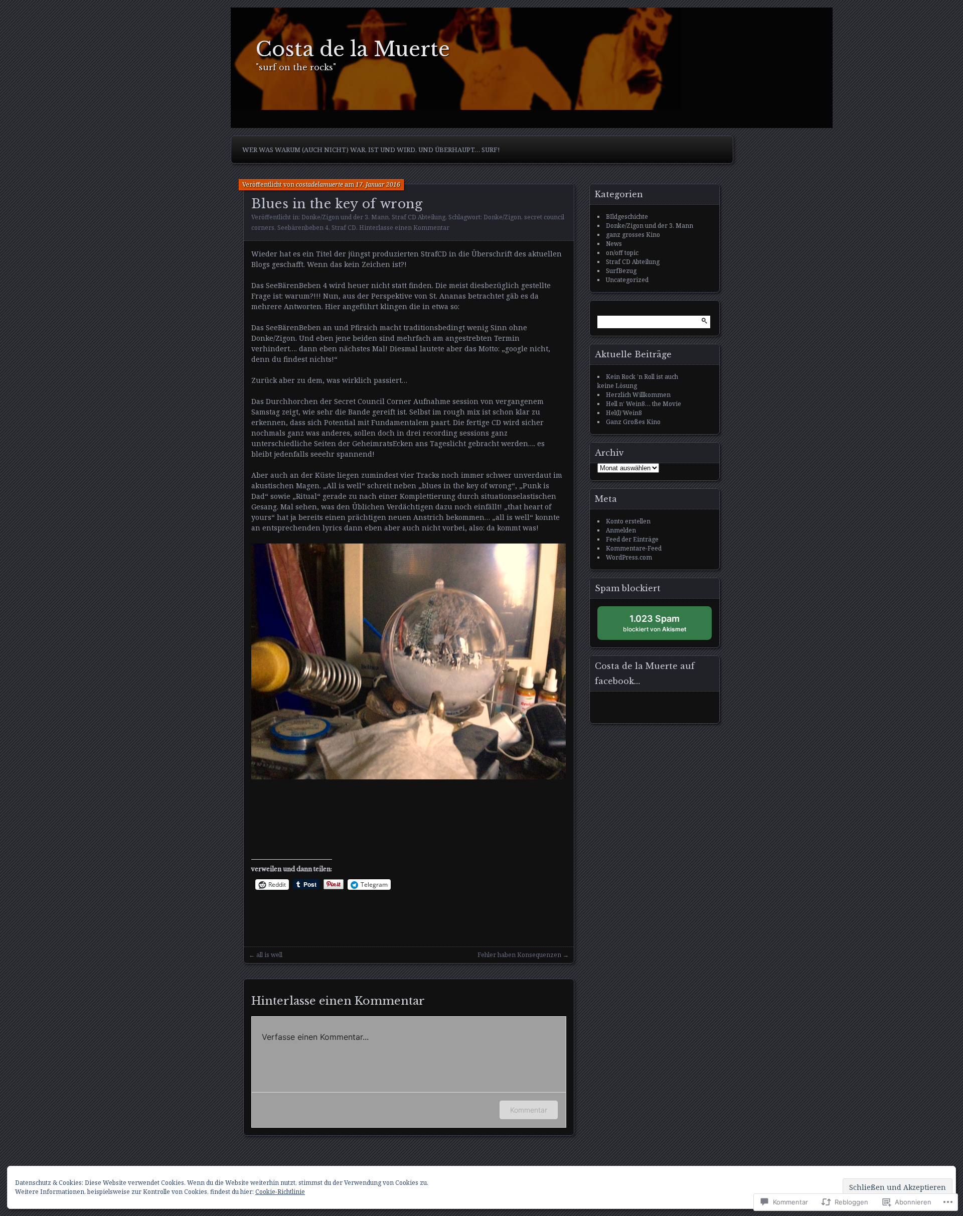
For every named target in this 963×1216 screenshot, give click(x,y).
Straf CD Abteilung (418, 217)
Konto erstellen (628, 521)
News (614, 243)
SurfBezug (621, 270)
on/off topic (622, 252)
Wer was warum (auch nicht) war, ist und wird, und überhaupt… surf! (371, 149)
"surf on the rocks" (296, 67)
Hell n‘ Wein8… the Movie (643, 403)
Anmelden (621, 530)
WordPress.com (629, 557)
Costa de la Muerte (353, 49)
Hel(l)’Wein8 (624, 413)
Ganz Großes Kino (633, 422)
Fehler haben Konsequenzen (519, 955)
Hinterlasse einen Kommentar (404, 227)
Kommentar (528, 1110)
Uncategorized (627, 280)
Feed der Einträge (632, 539)
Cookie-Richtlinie (280, 1191)
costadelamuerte (319, 184)
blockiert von (664, 626)
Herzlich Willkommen (638, 394)
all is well (269, 955)
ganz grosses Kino (633, 234)
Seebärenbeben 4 (303, 227)
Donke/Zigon (502, 217)
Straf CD (344, 227)
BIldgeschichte (627, 216)
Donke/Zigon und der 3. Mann (345, 217)
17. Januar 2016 (378, 184)
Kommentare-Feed (634, 548)
